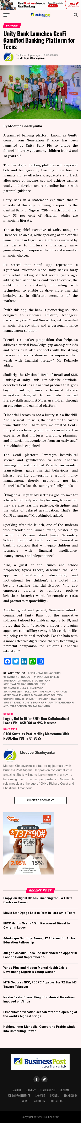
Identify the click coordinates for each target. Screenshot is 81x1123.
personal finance (54, 691)
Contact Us (56, 1101)
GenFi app (43, 680)
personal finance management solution (34, 695)
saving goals (14, 699)
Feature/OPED (47, 1090)
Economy (31, 1090)
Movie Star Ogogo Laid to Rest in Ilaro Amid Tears (39, 913)
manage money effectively (24, 688)
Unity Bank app (35, 702)
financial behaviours (44, 673)
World (25, 1101)
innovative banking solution (26, 684)
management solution (21, 691)
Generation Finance (19, 680)
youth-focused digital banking (27, 706)
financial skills (47, 677)
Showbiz (40, 1096)
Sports (54, 1096)
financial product (18, 677)
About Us (39, 1101)
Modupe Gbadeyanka (32, 58)
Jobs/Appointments (19, 1096)
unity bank (13, 702)
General (64, 1090)
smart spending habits (44, 699)
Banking (16, 1090)
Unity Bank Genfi (62, 702)
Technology (70, 1096)
